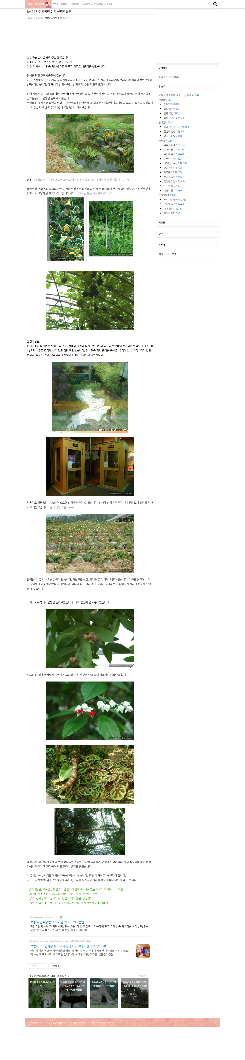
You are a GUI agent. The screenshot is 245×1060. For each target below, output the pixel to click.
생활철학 (166, 99)
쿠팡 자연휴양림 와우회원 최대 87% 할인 (57, 922)
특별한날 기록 (174, 118)
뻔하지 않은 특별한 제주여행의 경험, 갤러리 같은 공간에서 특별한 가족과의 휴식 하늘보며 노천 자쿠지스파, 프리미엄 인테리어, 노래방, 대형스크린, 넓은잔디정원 (79, 952)
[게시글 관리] (44, 966)
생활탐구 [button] (86, 4)
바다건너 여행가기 (175, 163)
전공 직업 (171, 113)
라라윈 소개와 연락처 (168, 77)
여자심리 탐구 (173, 136)
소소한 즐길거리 (173, 186)
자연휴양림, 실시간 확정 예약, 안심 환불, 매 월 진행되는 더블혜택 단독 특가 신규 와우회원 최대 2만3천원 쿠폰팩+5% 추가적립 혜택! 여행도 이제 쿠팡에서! (89, 928)
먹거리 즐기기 (174, 154)
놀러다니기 (172, 158)
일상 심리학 (172, 108)
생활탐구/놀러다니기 (53, 18)
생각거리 (171, 104)
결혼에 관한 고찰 (174, 131)
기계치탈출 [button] (98, 4)
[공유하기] (39, 966)
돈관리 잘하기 (173, 176)
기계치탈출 (167, 195)
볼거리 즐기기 (174, 149)
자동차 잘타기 (173, 213)
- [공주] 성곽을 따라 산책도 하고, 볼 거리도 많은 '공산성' (59, 898)
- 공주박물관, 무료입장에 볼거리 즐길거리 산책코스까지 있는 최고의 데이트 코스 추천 (75, 889)
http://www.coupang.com (44, 917)
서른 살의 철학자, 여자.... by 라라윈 (179, 95)
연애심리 (166, 122)
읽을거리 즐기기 (174, 145)
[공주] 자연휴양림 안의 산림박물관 (49, 11)
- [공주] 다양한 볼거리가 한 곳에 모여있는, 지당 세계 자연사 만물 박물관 (67, 902)
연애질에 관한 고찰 (176, 127)
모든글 (55, 4)
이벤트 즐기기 (173, 190)
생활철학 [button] (64, 4)
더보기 (142, 976)
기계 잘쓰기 (173, 208)
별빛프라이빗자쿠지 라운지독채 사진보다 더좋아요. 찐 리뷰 (68, 946)
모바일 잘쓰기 (174, 204)
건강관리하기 (173, 167)
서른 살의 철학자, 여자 (39, 4)
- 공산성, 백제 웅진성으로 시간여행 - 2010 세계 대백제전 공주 (62, 893)
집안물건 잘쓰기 (174, 181)
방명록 (109, 4)
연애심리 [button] (75, 4)
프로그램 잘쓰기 (175, 199)
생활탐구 (166, 140)
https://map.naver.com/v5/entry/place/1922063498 (57, 941)
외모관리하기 (173, 172)
